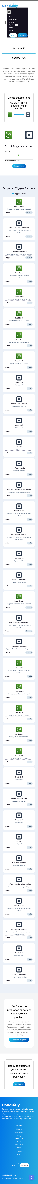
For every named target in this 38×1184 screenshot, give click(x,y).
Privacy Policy (6, 1178)
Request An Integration (19, 1040)
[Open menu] (4, 22)
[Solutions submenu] (16, 25)
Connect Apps (19, 166)
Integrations (19, 1132)
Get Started (22, 35)
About (19, 1147)
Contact (19, 1151)
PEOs (19, 1142)
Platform (19, 1129)
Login (13, 35)
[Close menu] (9, 12)
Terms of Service (18, 1178)
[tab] (13, 193)
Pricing (19, 1136)
